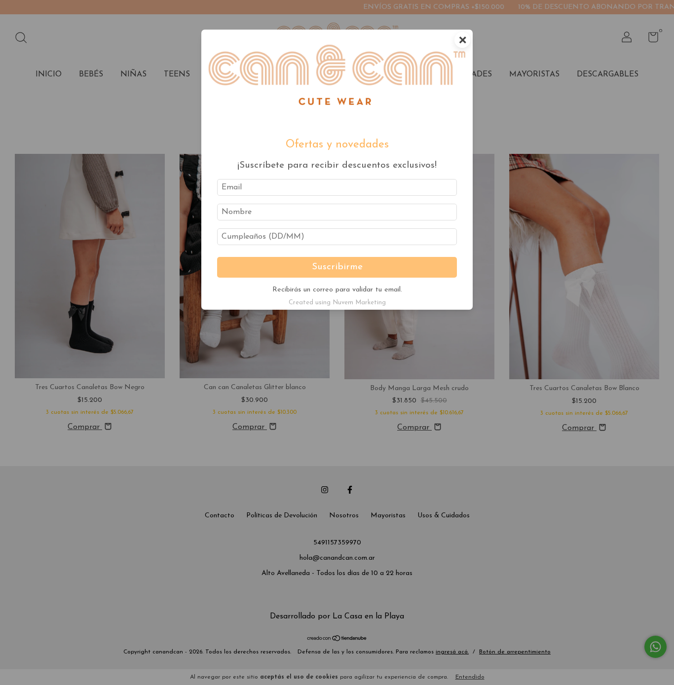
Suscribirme (337, 267)
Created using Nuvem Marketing (337, 302)
